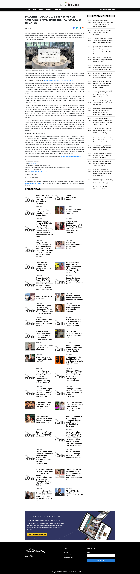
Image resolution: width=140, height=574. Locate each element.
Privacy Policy (68, 555)
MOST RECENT (38, 9)
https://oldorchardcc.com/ (39, 171)
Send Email (32, 164)
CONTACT (58, 9)
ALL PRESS (49, 9)
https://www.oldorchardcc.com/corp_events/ (59, 80)
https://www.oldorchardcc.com (71, 157)
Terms (66, 552)
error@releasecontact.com (34, 183)
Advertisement (68, 557)
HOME (28, 9)
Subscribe (100, 560)
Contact (66, 560)
